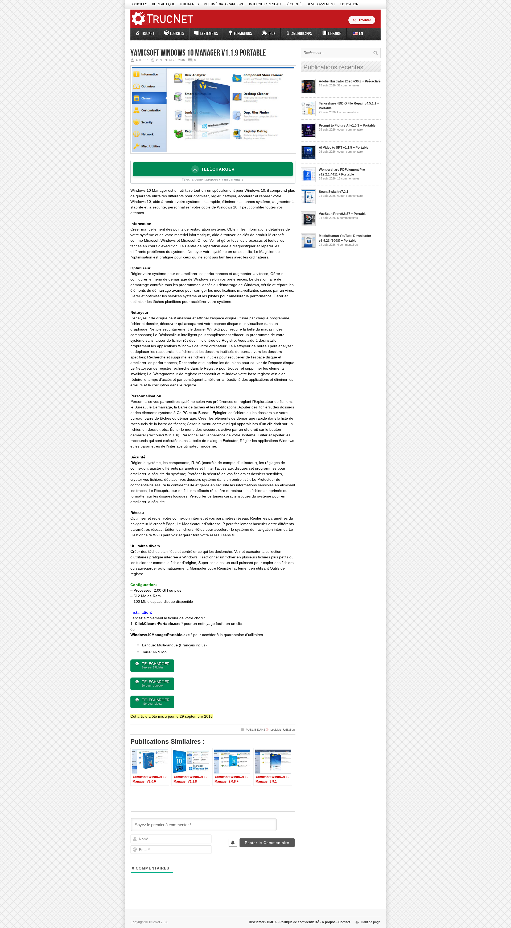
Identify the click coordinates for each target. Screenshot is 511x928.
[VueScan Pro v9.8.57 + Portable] (308, 225)
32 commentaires (348, 85)
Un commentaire (347, 112)
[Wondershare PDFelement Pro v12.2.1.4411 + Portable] (308, 181)
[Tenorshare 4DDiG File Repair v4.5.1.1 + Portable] (308, 115)
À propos (328, 922)
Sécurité (294, 4)
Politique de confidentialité (299, 922)
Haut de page (371, 922)
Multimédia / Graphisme (224, 4)
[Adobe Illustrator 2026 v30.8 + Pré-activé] (308, 93)
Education (349, 4)
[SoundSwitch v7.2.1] (308, 203)
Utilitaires (189, 4)
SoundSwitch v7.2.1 (333, 192)
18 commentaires (348, 178)
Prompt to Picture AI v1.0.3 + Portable (347, 125)
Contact (343, 922)
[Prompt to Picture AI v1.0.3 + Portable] (308, 137)
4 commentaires (347, 244)
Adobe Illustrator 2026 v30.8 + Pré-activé (350, 81)
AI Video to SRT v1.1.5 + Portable (343, 147)
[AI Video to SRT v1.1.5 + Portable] (308, 159)
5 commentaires (347, 217)
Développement (321, 4)
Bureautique (163, 4)
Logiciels (138, 4)
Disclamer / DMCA (263, 922)
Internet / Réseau (265, 4)
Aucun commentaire (350, 129)
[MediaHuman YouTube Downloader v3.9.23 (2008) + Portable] (308, 247)
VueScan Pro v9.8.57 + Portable (342, 214)
